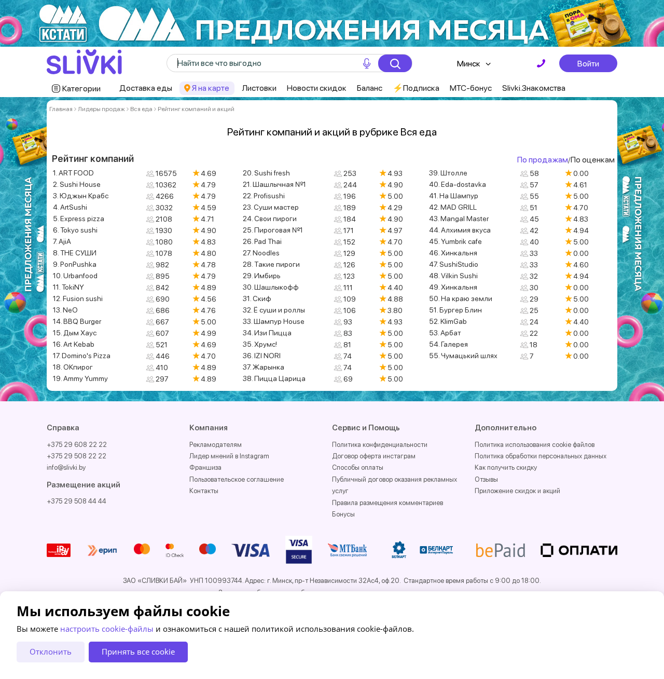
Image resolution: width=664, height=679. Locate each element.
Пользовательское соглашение (236, 479)
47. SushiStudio (453, 264)
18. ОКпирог (73, 367)
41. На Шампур (453, 196)
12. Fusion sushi (78, 298)
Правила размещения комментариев (387, 503)
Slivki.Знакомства (533, 88)
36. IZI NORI (262, 355)
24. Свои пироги (270, 218)
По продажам (542, 160)
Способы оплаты (357, 467)
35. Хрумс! (260, 344)
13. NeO (65, 310)
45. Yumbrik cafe (455, 241)
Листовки (259, 88)
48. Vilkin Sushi (453, 275)
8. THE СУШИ (74, 253)
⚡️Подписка (416, 88)
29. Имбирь (262, 275)
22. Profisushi (264, 196)
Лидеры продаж (101, 109)
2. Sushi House (77, 184)
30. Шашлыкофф (271, 287)
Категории (81, 88)
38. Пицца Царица (274, 378)
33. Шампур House (274, 321)
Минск (468, 64)
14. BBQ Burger (77, 321)
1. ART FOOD (73, 173)
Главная (61, 109)
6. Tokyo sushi (75, 230)
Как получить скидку (506, 467)
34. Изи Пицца (267, 333)
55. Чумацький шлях (463, 355)
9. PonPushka (74, 264)
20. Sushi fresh (266, 173)
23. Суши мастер (271, 207)
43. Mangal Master (459, 218)
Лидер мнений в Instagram (229, 456)
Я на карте (210, 88)
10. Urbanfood (75, 275)
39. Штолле (448, 173)
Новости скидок (317, 88)
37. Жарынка (263, 367)
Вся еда (141, 109)
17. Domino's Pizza (81, 355)
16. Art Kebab (73, 344)
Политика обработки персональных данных (540, 456)
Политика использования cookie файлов (534, 445)
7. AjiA (62, 241)
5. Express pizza (78, 218)
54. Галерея (448, 344)
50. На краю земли (460, 298)
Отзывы (486, 479)
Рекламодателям (215, 445)
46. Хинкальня (453, 253)
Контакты (203, 491)
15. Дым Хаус (74, 333)
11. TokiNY (68, 287)
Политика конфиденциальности (379, 445)
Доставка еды (145, 88)
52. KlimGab (448, 321)
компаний (112, 158)
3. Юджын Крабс (80, 196)
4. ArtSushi (70, 207)
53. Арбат (445, 333)
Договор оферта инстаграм (374, 456)
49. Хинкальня (453, 287)
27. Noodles (261, 253)
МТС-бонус (471, 88)
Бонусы (343, 514)
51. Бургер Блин (455, 310)
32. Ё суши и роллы (274, 310)
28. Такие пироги (271, 264)
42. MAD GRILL (453, 207)
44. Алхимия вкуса (460, 230)
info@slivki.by (66, 467)
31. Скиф (257, 298)
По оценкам (593, 160)
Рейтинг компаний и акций (196, 109)
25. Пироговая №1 (273, 230)
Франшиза (205, 467)
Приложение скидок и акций (517, 491)
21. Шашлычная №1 (274, 184)
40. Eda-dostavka (457, 184)
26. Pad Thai (262, 241)
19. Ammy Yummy (80, 378)
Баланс (369, 88)
